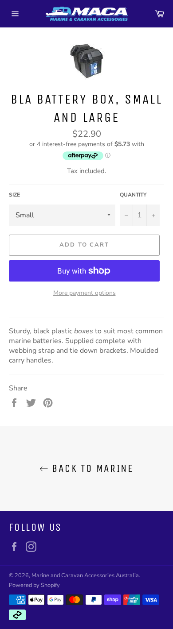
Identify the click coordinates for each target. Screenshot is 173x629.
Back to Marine (91, 468)
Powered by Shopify (34, 585)
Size (14, 194)
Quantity (133, 194)
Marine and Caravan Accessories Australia (85, 575)
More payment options (84, 293)
